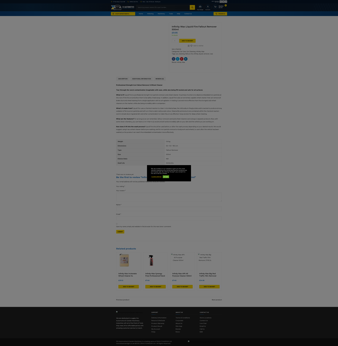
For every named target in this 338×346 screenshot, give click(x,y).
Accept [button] (166, 176)
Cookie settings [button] (156, 176)
